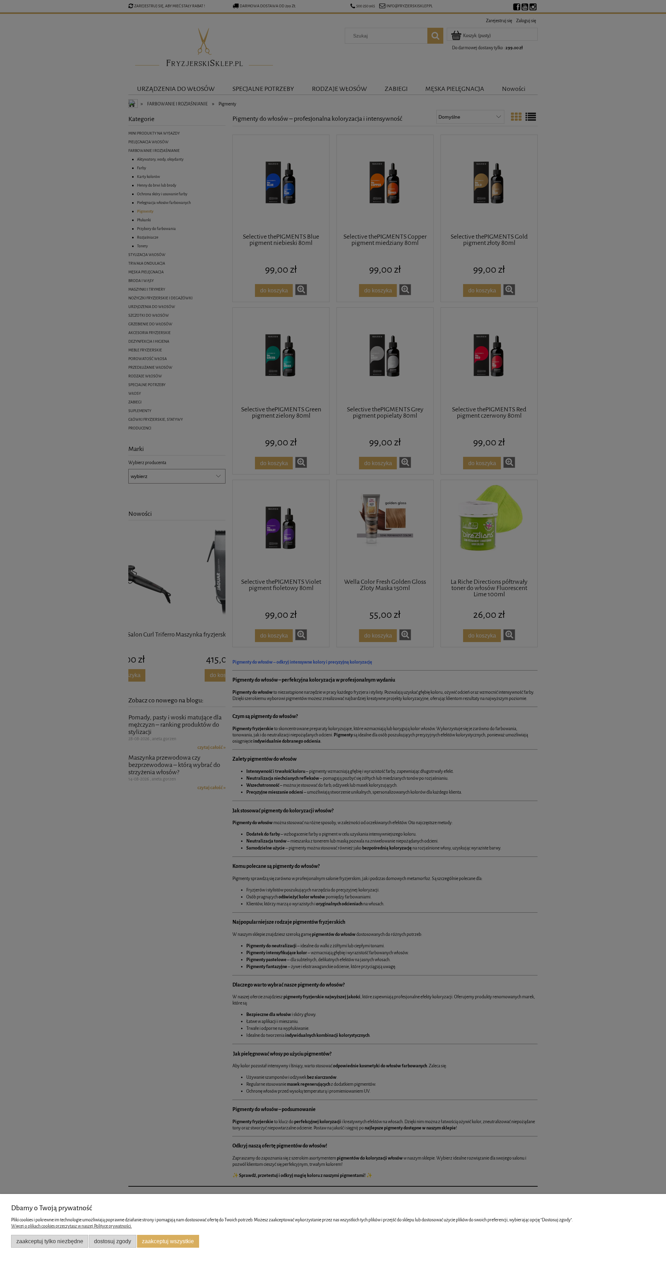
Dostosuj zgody (112, 1241)
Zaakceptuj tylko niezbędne (49, 1241)
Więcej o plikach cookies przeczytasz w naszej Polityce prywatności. (71, 1226)
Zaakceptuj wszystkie (168, 1241)
